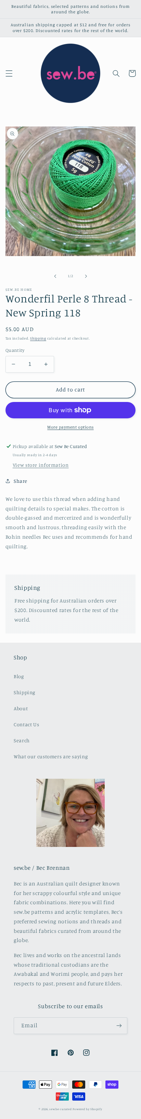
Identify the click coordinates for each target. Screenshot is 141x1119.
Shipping (38, 338)
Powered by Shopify (87, 1109)
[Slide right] (85, 276)
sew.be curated (60, 1109)
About (21, 708)
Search (22, 740)
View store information (41, 465)
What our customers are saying (51, 756)
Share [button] (20, 481)
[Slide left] (55, 276)
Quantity (14, 350)
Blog (19, 676)
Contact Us (26, 724)
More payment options (70, 427)
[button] (9, 73)
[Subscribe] (119, 1025)
